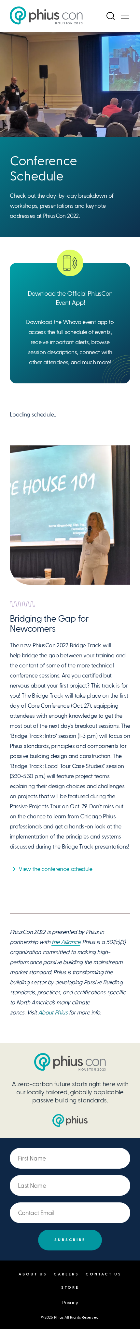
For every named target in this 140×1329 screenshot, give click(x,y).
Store (70, 1288)
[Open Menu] (124, 16)
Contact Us (104, 1274)
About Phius (52, 1012)
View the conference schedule (55, 868)
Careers (66, 1274)
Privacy (70, 1303)
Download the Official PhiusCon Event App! (70, 298)
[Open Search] (110, 16)
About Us (33, 1274)
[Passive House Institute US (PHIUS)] (70, 1120)
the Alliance (65, 941)
